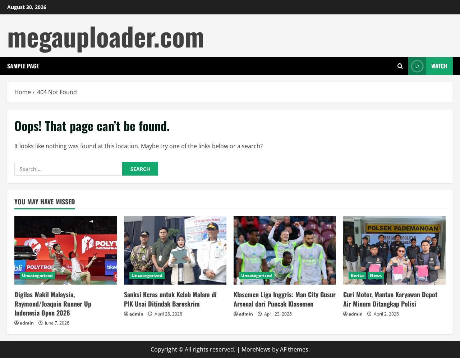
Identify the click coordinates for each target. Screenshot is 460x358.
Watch (439, 66)
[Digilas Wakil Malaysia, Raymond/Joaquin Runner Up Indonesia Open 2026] (65, 250)
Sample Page (23, 66)
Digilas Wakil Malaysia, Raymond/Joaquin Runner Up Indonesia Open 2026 (52, 303)
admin (27, 323)
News (376, 275)
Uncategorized (37, 275)
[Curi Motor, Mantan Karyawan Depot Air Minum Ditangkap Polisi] (394, 250)
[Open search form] (400, 66)
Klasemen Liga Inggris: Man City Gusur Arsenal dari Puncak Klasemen (285, 299)
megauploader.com (105, 36)
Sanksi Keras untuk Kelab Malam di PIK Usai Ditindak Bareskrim (170, 299)
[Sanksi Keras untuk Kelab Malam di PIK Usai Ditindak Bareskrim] (175, 250)
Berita (357, 275)
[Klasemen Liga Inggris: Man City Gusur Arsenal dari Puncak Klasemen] (285, 250)
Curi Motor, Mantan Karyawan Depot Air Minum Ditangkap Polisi (390, 299)
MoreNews (256, 349)
